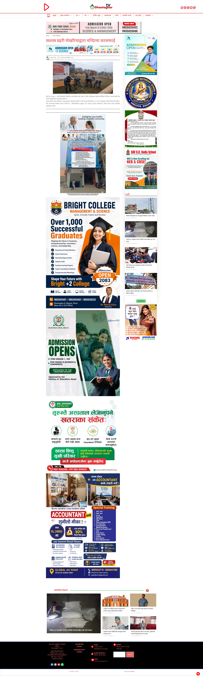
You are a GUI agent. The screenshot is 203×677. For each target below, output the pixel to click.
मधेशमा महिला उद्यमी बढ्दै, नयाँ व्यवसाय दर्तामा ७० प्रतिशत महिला (139, 292)
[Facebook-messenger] (55, 664)
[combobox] (119, 654)
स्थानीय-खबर (127, 15)
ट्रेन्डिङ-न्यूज (96, 15)
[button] (141, 301)
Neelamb (132, 671)
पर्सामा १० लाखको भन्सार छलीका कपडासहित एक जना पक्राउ (140, 240)
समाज (54, 36)
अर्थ (77, 15)
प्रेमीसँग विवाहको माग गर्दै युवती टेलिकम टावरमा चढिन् (140, 216)
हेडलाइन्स (58, 36)
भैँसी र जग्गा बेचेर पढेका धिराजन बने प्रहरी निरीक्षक (142, 610)
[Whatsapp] (194, 7)
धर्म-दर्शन (138, 15)
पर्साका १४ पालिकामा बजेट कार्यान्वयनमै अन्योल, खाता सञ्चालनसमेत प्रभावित (114, 610)
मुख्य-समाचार (64, 15)
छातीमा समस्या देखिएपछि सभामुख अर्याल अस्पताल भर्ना (114, 632)
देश (86, 15)
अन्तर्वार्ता (148, 15)
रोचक (116, 15)
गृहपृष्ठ (54, 15)
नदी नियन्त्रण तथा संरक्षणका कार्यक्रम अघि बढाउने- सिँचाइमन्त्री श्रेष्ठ (139, 266)
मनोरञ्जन (107, 15)
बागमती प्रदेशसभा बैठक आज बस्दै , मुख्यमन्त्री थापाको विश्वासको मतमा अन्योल (143, 632)
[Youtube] (58, 664)
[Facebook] (52, 664)
